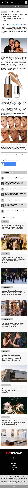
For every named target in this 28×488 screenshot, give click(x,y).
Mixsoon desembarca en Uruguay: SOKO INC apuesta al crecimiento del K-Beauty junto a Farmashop (15, 178)
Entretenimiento (6, 287)
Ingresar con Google (9, 164)
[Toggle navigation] (26, 6)
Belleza (4, 11)
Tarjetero (14, 465)
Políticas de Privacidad (13, 478)
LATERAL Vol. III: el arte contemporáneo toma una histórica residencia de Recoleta (14, 211)
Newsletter (14, 467)
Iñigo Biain (18, 479)
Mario (2, 55)
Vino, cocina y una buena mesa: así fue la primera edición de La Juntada (14, 205)
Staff (14, 469)
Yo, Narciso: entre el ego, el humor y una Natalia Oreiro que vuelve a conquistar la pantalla (15, 194)
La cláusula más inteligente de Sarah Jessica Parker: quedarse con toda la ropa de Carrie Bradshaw (15, 189)
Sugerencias (14, 463)
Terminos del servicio (16, 482)
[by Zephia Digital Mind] (14, 486)
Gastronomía (6, 385)
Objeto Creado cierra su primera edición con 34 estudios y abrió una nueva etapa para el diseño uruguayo (14, 183)
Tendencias (5, 253)
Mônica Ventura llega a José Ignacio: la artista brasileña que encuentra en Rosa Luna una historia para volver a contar (15, 200)
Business (5, 221)
